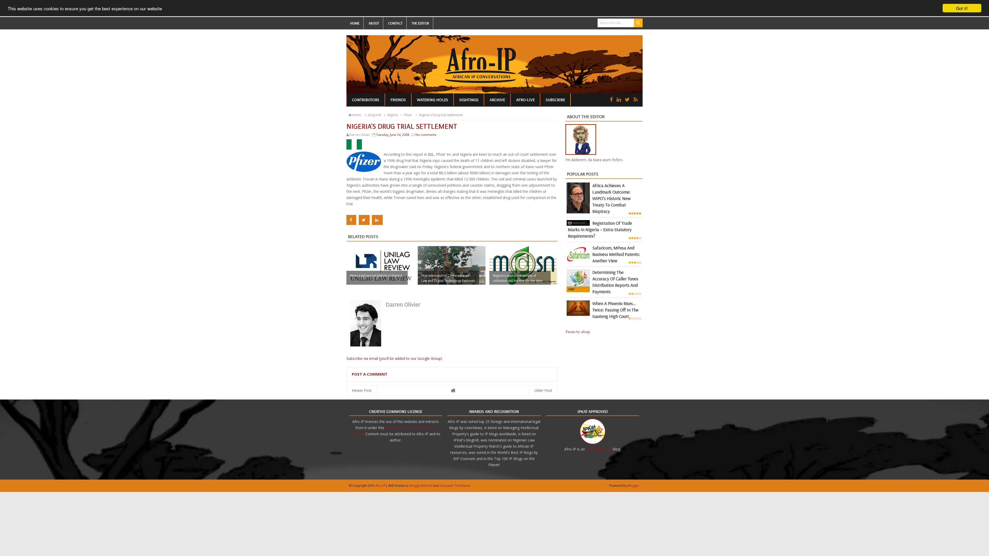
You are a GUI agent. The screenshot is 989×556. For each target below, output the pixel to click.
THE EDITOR (420, 23)
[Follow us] (627, 99)
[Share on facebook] (351, 220)
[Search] (638, 23)
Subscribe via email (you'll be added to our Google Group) (394, 358)
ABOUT (374, 23)
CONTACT (395, 23)
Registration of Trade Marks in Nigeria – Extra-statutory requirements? (600, 229)
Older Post (543, 390)
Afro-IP (381, 485)
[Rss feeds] (635, 99)
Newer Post (362, 390)
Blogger (633, 485)
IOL (431, 154)
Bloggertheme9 (421, 485)
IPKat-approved (599, 449)
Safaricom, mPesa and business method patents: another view (616, 254)
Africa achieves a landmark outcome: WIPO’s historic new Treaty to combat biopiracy (611, 198)
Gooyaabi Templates (454, 485)
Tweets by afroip (577, 331)
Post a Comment (369, 374)
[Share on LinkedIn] (377, 220)
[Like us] (611, 99)
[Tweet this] (364, 220)
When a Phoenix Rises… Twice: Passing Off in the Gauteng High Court (615, 309)
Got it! (962, 8)
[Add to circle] (619, 99)
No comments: (426, 135)
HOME (355, 23)
